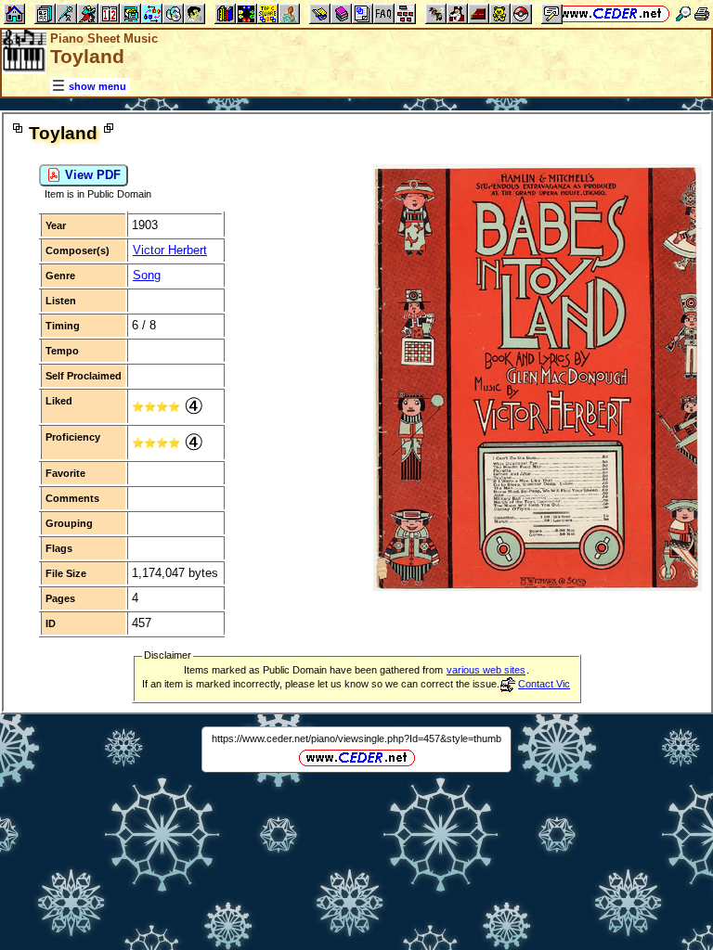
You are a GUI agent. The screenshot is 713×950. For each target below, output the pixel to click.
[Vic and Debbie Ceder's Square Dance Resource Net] (611, 13)
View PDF (91, 175)
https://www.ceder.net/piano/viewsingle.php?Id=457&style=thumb (356, 738)
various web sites (486, 669)
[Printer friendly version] (701, 13)
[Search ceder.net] (683, 13)
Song (147, 275)
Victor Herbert (170, 250)
